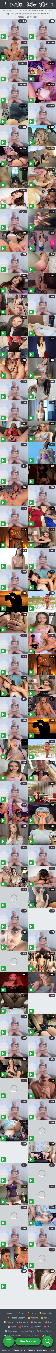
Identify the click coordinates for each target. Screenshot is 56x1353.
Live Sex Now (28, 1341)
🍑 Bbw (48, 1322)
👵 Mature (33, 1317)
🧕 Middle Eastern (16, 1317)
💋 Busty (23, 1326)
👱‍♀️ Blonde (8, 1322)
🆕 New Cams (12, 1331)
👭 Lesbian (35, 1326)
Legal (52, 1350)
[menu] (8, 1341)
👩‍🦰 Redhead (36, 1322)
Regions (18, 1350)
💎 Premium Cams (12, 1335)
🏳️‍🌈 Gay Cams (27, 1331)
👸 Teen (45, 1317)
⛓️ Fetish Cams (31, 1335)
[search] (47, 1341)
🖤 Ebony (20, 1313)
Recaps (32, 1350)
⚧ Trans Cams (44, 1331)
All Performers (42, 1350)
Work (25, 1350)
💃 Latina (31, 1313)
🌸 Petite (11, 1326)
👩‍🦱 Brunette (22, 1322)
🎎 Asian (8, 1313)
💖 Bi (46, 1326)
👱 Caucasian (45, 1313)
